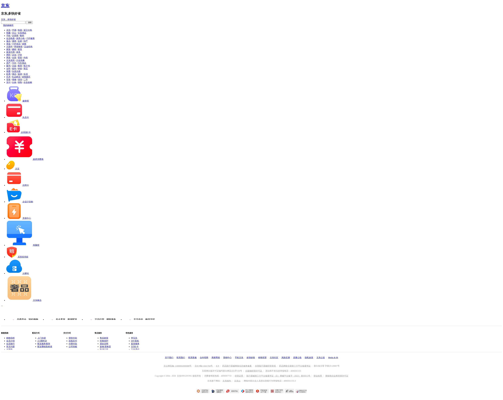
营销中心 (227, 357)
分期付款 (73, 344)
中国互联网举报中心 (247, 391)
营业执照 (318, 376)
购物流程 (10, 338)
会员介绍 (10, 341)
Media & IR (333, 357)
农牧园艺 (26, 77)
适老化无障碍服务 (289, 391)
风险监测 (285, 357)
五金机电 (28, 47)
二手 (26, 79)
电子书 (27, 66)
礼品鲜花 (16, 77)
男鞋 (8, 55)
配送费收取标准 (44, 346)
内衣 (26, 57)
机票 (8, 74)
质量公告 (297, 357)
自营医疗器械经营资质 (265, 366)
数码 (22, 36)
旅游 (20, 74)
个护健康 (30, 38)
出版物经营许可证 (254, 371)
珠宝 (26, 68)
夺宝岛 (134, 338)
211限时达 (42, 341)
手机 (8, 36)
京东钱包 (227, 381)
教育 (20, 66)
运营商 (15, 36)
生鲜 (20, 41)
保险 (20, 82)
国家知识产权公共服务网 (301, 391)
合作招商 (204, 357)
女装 (14, 57)
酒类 (14, 41)
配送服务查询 (43, 344)
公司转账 (73, 346)
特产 (26, 41)
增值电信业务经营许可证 (336, 376)
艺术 (8, 77)
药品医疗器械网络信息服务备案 (237, 366)
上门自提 (41, 338)
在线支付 (73, 341)
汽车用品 (22, 63)
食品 (8, 41)
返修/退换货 (105, 346)
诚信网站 (232, 391)
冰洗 (8, 30)
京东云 (237, 381)
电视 (20, 30)
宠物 (24, 44)
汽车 (14, 63)
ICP (218, 366)
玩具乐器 (16, 71)
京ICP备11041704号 (204, 366)
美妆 (8, 44)
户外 (20, 55)
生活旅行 (10, 344)
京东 (5, 5)
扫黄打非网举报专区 (277, 391)
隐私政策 (309, 357)
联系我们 (181, 357)
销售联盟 (262, 357)
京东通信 (135, 349)
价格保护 (104, 341)
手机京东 (239, 357)
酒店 (14, 74)
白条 (14, 82)
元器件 (9, 47)
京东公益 (320, 357)
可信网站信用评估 (203, 391)
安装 (8, 79)
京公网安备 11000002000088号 (178, 366)
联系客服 (192, 357)
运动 (14, 55)
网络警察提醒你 (217, 391)
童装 (20, 57)
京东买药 (10, 60)
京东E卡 (135, 346)
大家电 (9, 349)
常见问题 (10, 346)
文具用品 (22, 33)
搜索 (29, 22)
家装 (8, 49)
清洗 (20, 79)
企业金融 (28, 82)
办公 (14, 33)
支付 (8, 82)
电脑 (8, 33)
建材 (14, 49)
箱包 (14, 68)
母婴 (8, 71)
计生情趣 (20, 60)
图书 (8, 66)
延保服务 (135, 344)
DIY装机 (135, 341)
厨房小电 (20, 38)
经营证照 (239, 376)
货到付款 (73, 338)
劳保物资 (18, 47)
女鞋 (8, 68)
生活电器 (10, 38)
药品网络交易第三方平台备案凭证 (295, 366)
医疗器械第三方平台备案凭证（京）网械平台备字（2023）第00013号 (278, 376)
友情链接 (251, 357)
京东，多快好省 (8, 19)
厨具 (18, 52)
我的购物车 (8, 25)
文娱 (14, 66)
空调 (14, 30)
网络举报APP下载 (262, 391)
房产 (8, 63)
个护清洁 (16, 44)
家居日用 (10, 52)
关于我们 (169, 357)
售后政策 (104, 338)
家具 (20, 49)
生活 (26, 74)
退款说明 (104, 344)
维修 (14, 79)
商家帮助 (216, 357)
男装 (8, 57)
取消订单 (104, 349)
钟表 (20, 68)
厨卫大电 (28, 30)
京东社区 (274, 357)
